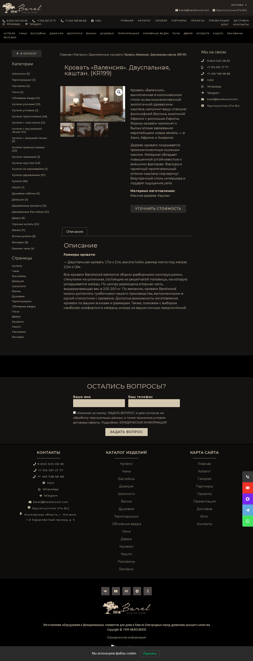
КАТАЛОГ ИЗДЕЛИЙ (126, 452)
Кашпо (218, 33)
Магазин (80, 54)
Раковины (235, 33)
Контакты (241, 24)
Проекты (198, 20)
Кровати (203, 33)
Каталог (144, 20)
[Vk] (105, 591)
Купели (9, 33)
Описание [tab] (74, 232)
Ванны (91, 33)
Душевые (107, 33)
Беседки (10, 37)
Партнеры (179, 20)
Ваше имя (82, 397)
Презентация (219, 20)
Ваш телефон (140, 397)
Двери (188, 33)
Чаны (23, 33)
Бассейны (38, 33)
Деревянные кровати (106, 54)
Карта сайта (204, 452)
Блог (225, 24)
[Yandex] (147, 591)
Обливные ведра (156, 33)
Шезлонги (75, 33)
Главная (127, 20)
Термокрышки (128, 33)
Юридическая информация (126, 637)
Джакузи (56, 33)
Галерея (161, 20)
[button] (119, 92)
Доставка (241, 20)
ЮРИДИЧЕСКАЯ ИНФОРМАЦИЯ (143, 422)
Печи (176, 33)
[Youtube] (116, 591)
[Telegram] (137, 591)
